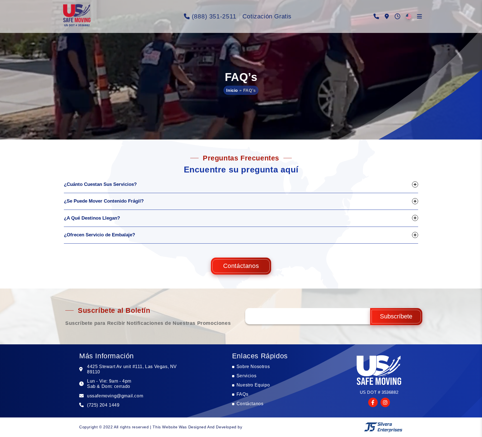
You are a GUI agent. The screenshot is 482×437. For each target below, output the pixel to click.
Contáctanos (241, 265)
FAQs (242, 394)
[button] (76, 14)
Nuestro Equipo (253, 385)
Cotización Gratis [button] (266, 16)
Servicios (246, 375)
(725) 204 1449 (103, 405)
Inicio (232, 90)
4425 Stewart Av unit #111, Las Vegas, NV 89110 (132, 369)
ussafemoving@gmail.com (115, 395)
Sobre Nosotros (253, 366)
